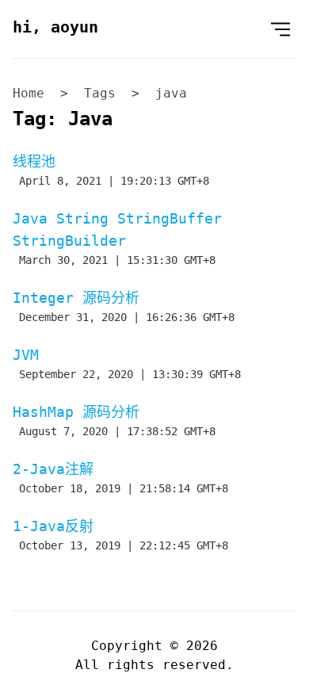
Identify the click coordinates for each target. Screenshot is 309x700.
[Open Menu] (280, 29)
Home (28, 93)
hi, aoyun (55, 26)
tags (100, 93)
